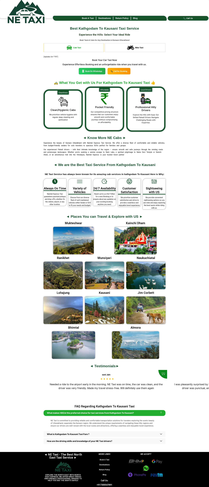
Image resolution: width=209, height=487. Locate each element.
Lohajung (63, 293)
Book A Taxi (88, 18)
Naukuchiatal (146, 258)
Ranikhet (63, 258)
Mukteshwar (73, 223)
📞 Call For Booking (119, 71)
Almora (136, 327)
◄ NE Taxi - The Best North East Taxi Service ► (63, 456)
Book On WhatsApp (93, 71)
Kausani (104, 293)
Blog (135, 18)
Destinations (104, 18)
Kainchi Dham (135, 223)
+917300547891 (104, 485)
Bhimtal (73, 327)
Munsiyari (104, 258)
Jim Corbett (146, 293)
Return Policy (121, 18)
